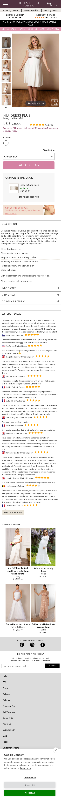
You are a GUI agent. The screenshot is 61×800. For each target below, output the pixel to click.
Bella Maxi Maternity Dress (43, 569)
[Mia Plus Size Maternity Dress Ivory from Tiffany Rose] (6, 42)
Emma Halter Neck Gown (18, 624)
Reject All (29, 785)
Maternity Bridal (31, 10)
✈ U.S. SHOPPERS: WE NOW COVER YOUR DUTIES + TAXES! (30, 23)
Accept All (30, 793)
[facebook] (42, 645)
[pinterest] (22, 645)
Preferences (30, 778)
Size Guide (48, 150)
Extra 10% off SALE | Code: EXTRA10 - (30, 28)
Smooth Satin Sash (29, 184)
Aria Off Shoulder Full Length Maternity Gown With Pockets (18, 571)
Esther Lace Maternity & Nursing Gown (43, 625)
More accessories (29, 196)
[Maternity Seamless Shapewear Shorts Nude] (29, 216)
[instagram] (32, 645)
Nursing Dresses (51, 10)
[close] (55, 750)
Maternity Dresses (10, 10)
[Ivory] (6, 143)
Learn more (25, 768)
